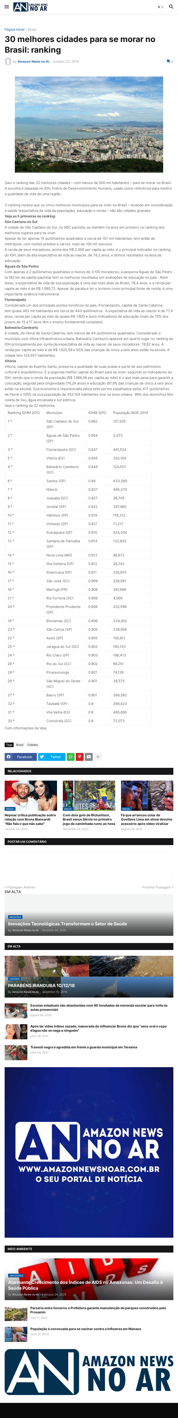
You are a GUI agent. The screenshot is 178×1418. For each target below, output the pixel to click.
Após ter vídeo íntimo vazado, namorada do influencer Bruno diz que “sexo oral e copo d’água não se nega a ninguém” (98, 1028)
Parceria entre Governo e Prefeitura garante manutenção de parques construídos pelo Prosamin (98, 1310)
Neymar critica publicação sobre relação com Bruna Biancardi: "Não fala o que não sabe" (30, 819)
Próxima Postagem (156, 887)
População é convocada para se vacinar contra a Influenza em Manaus (85, 1329)
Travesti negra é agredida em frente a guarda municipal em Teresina (83, 1047)
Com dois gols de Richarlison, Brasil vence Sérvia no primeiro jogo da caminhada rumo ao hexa (89, 819)
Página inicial (14, 29)
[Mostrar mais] (98, 757)
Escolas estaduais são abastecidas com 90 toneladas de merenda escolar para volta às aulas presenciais (99, 1007)
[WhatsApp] (71, 757)
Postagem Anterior (21, 887)
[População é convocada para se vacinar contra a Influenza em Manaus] (16, 1334)
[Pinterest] (80, 757)
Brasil (32, 29)
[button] (6, 7)
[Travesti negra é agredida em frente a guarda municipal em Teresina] (16, 1052)
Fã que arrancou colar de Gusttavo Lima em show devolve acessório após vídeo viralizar (146, 819)
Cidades (32, 744)
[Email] (89, 757)
